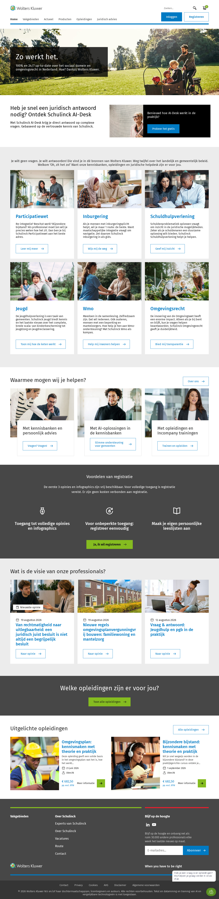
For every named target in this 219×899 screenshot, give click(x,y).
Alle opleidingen (188, 729)
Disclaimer (120, 885)
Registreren (196, 16)
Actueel (48, 19)
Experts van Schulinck (70, 823)
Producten (65, 19)
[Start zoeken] (194, 8)
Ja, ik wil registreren (107, 544)
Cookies (93, 885)
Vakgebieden (31, 19)
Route (59, 846)
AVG (106, 885)
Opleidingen (84, 19)
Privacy (78, 885)
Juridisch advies (107, 19)
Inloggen (171, 16)
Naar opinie (28, 653)
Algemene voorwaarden (146, 885)
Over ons (193, 381)
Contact (60, 854)
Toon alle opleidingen (106, 701)
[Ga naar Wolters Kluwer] (26, 865)
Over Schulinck (65, 831)
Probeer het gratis (163, 128)
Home (14, 19)
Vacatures (62, 838)
